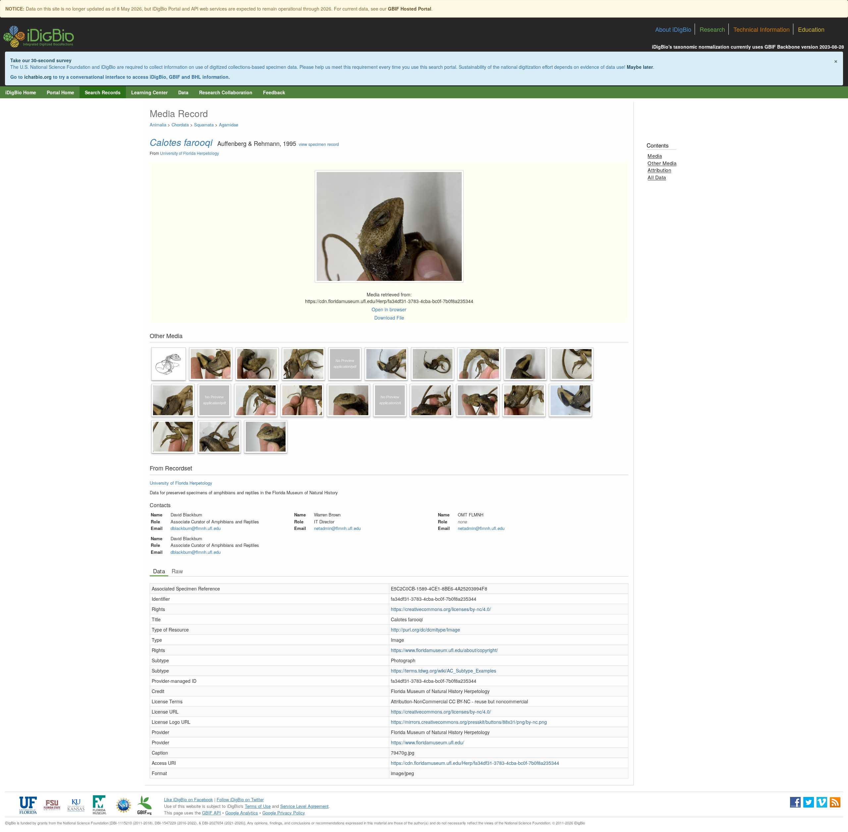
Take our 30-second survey (41, 60)
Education (811, 29)
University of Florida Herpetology (189, 153)
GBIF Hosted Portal (409, 8)
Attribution (659, 169)
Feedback (274, 92)
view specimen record (319, 144)
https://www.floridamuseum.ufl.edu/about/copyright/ (444, 650)
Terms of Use (258, 806)
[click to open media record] (169, 363)
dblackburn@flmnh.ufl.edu (196, 528)
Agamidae (228, 124)
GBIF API (211, 813)
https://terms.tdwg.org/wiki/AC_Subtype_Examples (443, 670)
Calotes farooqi (181, 142)
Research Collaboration (225, 92)
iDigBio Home (20, 92)
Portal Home (60, 92)
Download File (389, 317)
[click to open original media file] (389, 226)
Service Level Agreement (304, 806)
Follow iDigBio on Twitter (240, 799)
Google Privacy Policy (283, 813)
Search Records (103, 92)
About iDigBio (673, 29)
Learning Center (149, 92)
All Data (657, 177)
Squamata (204, 124)
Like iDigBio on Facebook (188, 799)
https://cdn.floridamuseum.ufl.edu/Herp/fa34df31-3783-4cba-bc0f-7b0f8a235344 (475, 763)
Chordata (180, 124)
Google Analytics (241, 813)
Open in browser (389, 309)
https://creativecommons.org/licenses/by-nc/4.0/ (441, 609)
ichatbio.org (38, 76)
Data (183, 92)
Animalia (158, 124)
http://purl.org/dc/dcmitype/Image (425, 629)
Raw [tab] (177, 571)
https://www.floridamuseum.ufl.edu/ (427, 742)
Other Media (662, 162)
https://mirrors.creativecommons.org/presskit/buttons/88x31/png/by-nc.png (469, 722)
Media (655, 155)
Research (712, 29)
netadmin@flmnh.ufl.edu (337, 528)
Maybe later (640, 67)
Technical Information (761, 29)
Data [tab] (159, 571)
